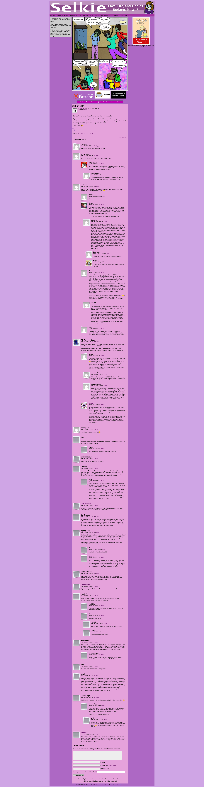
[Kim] (76, 667)
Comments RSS (122, 137)
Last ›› (119, 102)
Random (106, 102)
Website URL (105, 768)
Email (127, 15)
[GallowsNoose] (76, 574)
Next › (113, 102)
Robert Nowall (86, 504)
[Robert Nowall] (76, 509)
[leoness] (76, 187)
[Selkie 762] (100, 90)
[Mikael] (84, 449)
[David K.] (84, 606)
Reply (97, 146)
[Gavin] (84, 550)
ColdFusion (85, 584)
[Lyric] (86, 720)
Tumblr (116, 15)
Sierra (91, 403)
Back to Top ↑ (122, 784)
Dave (81, 108)
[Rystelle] (76, 146)
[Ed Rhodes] (76, 517)
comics (85, 110)
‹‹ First (80, 102)
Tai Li (91, 133)
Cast (66, 15)
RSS (121, 15)
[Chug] (84, 329)
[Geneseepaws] (76, 459)
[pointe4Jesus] (86, 386)
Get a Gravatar (112, 765)
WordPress (96, 784)
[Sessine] (84, 561)
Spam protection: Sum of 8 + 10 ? (84, 772)
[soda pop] (76, 430)
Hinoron (84, 732)
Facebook (99, 15)
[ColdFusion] (76, 590)
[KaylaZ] (76, 596)
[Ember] (84, 205)
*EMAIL (108, 765)
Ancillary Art (75, 15)
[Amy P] (84, 356)
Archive (59, 15)
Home (52, 15)
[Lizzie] (76, 676)
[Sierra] (84, 408)
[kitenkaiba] (76, 643)
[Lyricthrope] (76, 698)
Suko (87, 133)
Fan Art (86, 15)
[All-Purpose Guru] (76, 342)
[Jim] (76, 439)
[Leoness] (86, 222)
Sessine (91, 556)
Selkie (84, 784)
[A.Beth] (86, 305)
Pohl (79, 133)
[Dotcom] (84, 273)
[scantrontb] (84, 164)
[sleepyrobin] (76, 156)
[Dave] (88, 263)
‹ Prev (87, 102)
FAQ (91, 15)
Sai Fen (83, 133)
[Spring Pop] (76, 533)
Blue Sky (107, 15)
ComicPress (105, 784)
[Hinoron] (76, 738)
